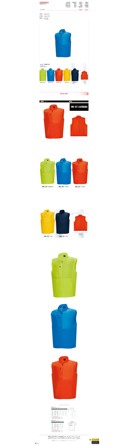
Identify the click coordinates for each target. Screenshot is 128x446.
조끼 (53, 442)
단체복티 (52, 442)
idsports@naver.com (62, 436)
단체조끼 (55, 442)
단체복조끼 (58, 442)
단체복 (42, 442)
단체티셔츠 (46, 442)
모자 (59, 442)
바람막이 (64, 442)
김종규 (70, 436)
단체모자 (61, 442)
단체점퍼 (74, 442)
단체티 (43, 442)
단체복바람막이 (69, 442)
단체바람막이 (66, 442)
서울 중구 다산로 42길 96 (52, 438)
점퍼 (72, 442)
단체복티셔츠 (49, 442)
